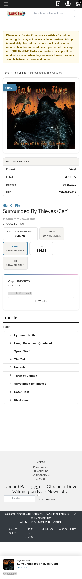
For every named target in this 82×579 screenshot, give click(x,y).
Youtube (42, 471)
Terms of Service (29, 533)
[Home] (16, 13)
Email (42, 479)
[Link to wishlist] (58, 4)
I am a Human (46, 499)
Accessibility (67, 529)
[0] (78, 5)
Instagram (42, 475)
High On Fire (19, 72)
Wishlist (42, 301)
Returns (47, 529)
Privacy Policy (12, 531)
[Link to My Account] (68, 4)
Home (6, 72)
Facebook (42, 467)
